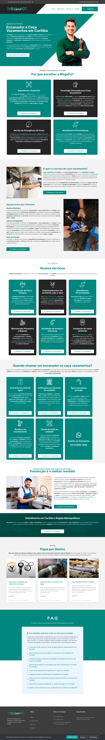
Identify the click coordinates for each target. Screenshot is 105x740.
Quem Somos (61, 9)
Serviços (68, 9)
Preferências (93, 737)
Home (53, 9)
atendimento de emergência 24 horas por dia (33, 136)
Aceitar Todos (72, 737)
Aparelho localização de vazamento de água (18, 583)
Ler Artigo (11, 596)
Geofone (21, 214)
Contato (77, 9)
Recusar (82, 737)
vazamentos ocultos (49, 174)
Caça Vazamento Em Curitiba (83, 582)
